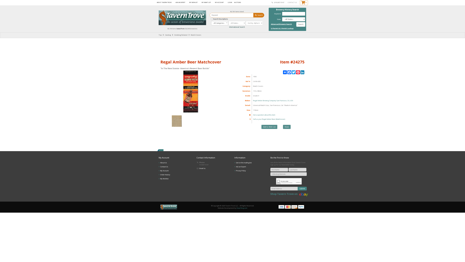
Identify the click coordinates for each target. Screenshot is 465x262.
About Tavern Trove (164, 2)
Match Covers (196, 35)
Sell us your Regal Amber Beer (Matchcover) (269, 119)
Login (230, 2)
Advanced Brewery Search (281, 24)
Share (287, 127)
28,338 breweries (191, 29)
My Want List (206, 2)
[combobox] (219, 23)
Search (260, 15)
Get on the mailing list (244, 163)
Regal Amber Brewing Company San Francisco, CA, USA (273, 100)
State (279, 19)
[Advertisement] (232, 48)
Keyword (277, 14)
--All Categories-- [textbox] (219, 23)
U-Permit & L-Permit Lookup (282, 28)
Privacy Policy (241, 171)
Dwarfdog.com (242, 208)
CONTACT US (292, 2)
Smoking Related (180, 35)
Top (160, 35)
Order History (165, 175)
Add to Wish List (269, 127)
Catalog (168, 35)
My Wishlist (193, 2)
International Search (237, 27)
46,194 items (172, 29)
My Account (219, 2)
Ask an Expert (180, 2)
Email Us (202, 168)
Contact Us (164, 167)
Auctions (237, 2)
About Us (163, 163)
